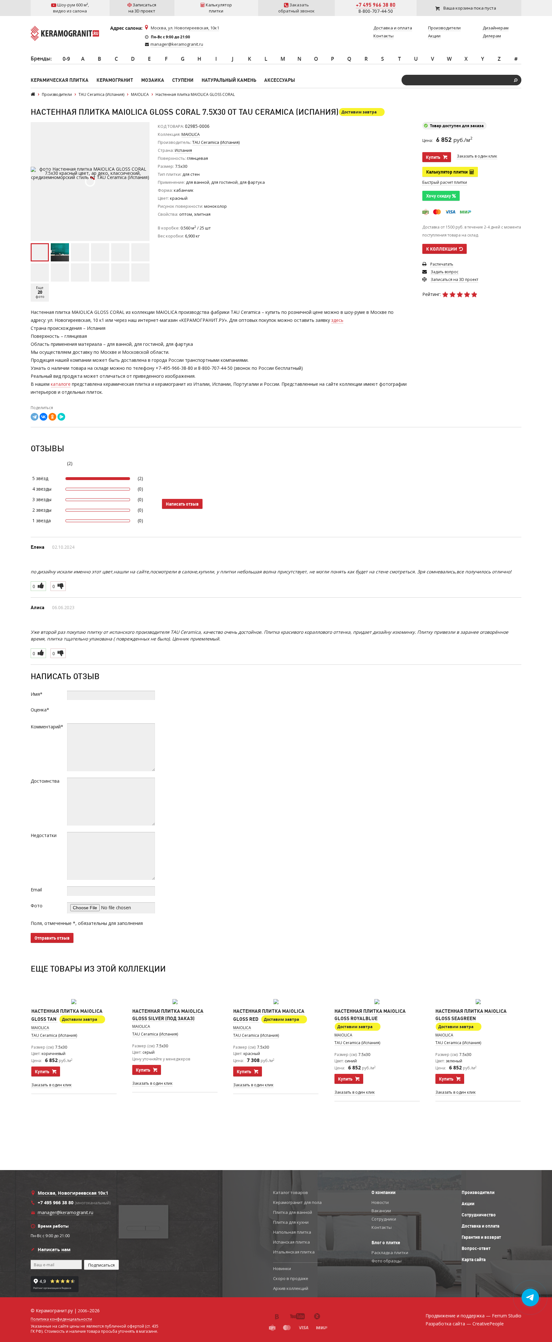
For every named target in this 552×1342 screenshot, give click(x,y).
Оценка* (40, 710)
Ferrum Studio (506, 1316)
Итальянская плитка (294, 1252)
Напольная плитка (292, 1232)
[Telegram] (34, 417)
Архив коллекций (290, 1288)
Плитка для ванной (292, 1212)
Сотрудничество (479, 1215)
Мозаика (152, 80)
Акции (468, 1203)
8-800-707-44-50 (375, 11)
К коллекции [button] (442, 249)
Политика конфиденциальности (61, 1319)
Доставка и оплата (480, 1226)
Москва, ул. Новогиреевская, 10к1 (185, 28)
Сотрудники (384, 1219)
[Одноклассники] (52, 417)
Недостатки (44, 835)
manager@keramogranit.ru (176, 44)
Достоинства (45, 781)
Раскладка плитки (390, 1252)
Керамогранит (114, 80)
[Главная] (33, 94)
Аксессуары (279, 80)
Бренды (40, 58)
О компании (383, 1192)
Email (36, 890)
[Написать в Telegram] (530, 1298)
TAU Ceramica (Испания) (54, 1035)
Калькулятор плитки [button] (448, 172)
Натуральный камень (229, 80)
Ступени (183, 80)
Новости (380, 1202)
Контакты (382, 1227)
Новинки (282, 1268)
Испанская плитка (291, 1242)
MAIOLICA (190, 134)
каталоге (61, 384)
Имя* (36, 694)
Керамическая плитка (59, 80)
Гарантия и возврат (481, 1237)
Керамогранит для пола (297, 1202)
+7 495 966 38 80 (375, 5)
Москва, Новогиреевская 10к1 (73, 1193)
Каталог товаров (290, 1192)
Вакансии (381, 1211)
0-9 (66, 58)
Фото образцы (387, 1261)
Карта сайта (474, 1259)
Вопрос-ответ (476, 1248)
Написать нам (54, 1249)
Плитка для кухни (291, 1222)
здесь (337, 320)
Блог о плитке (386, 1242)
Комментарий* (47, 727)
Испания (183, 150)
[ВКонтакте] (43, 417)
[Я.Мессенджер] (61, 417)
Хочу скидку (439, 196)
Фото (36, 906)
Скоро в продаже (290, 1278)
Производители (478, 1192)
